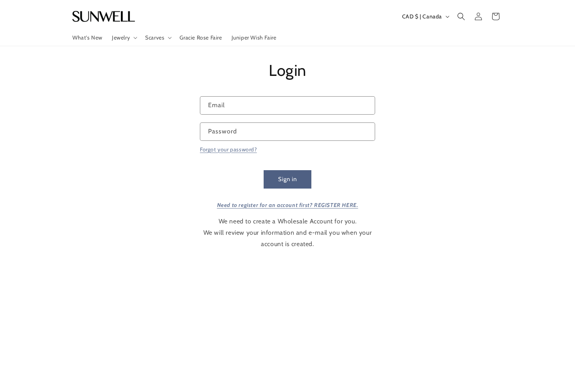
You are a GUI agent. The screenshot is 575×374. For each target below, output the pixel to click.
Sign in (287, 179)
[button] (123, 37)
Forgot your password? (228, 149)
